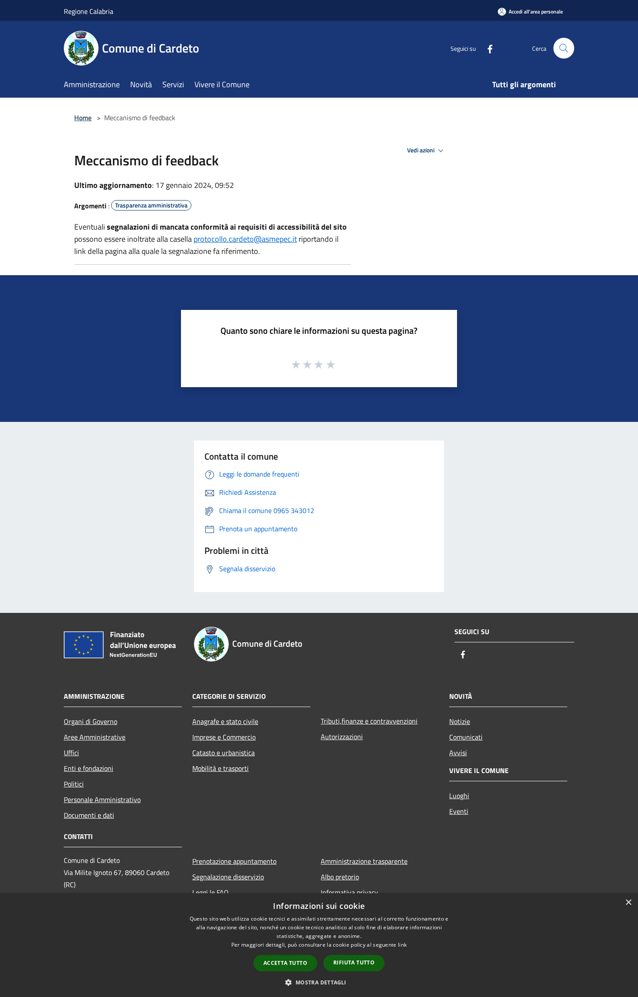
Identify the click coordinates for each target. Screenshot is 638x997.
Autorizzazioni (342, 736)
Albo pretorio (340, 877)
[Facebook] (486, 48)
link (402, 944)
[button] (319, 982)
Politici (74, 784)
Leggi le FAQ (210, 892)
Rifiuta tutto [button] (354, 962)
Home (83, 117)
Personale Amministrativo (102, 799)
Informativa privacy (349, 892)
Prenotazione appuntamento (234, 861)
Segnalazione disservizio (228, 877)
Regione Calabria (88, 11)
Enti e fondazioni (88, 768)
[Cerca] (563, 48)
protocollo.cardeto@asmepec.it (245, 239)
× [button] (628, 902)
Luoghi (459, 795)
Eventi (458, 811)
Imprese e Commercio (224, 737)
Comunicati (466, 737)
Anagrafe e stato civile (225, 721)
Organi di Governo (90, 721)
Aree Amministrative (94, 737)
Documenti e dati (89, 815)
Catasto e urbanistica (223, 752)
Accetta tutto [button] (285, 963)
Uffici (71, 752)
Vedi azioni (421, 150)
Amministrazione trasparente (364, 861)
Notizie (459, 721)
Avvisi (458, 752)
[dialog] (319, 945)
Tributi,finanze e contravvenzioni (369, 721)
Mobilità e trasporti (220, 768)
